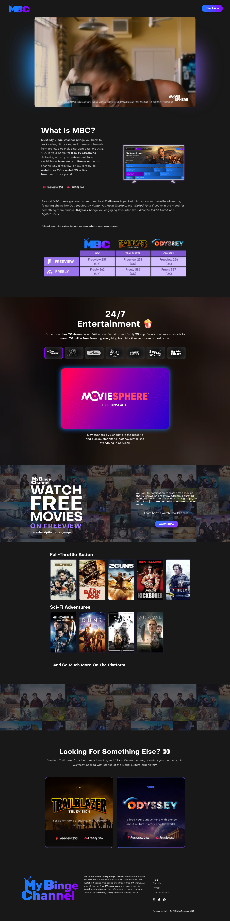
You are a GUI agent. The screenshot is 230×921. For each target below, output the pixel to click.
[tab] (53, 353)
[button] (212, 8)
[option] (63, 579)
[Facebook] (164, 899)
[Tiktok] (159, 899)
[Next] (185, 580)
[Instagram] (154, 899)
